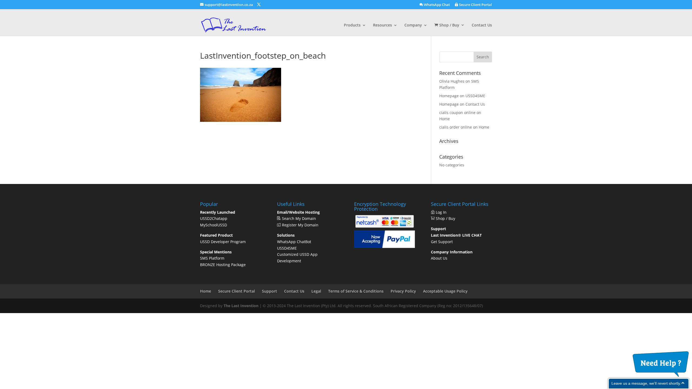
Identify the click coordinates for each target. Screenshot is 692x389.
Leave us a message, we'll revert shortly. (646, 383)
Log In (442, 212)
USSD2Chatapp (213, 218)
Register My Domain (299, 224)
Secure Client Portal (475, 5)
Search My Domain (298, 218)
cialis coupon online (457, 112)
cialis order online (455, 127)
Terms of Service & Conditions (356, 291)
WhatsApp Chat (436, 5)
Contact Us (482, 25)
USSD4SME (475, 95)
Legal (316, 291)
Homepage (449, 95)
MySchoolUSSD (213, 224)
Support (269, 291)
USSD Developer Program (223, 241)
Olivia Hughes (451, 81)
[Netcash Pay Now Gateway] (384, 227)
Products (352, 25)
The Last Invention (241, 305)
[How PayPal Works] (384, 246)
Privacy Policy (403, 291)
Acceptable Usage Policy (445, 291)
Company (413, 25)
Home (444, 118)
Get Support (442, 241)
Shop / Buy (448, 25)
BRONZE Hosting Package (223, 264)
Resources (382, 25)
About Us (439, 258)
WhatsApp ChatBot (294, 241)
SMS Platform (212, 258)
